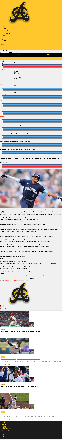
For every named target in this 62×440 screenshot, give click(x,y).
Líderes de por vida (7, 33)
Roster (3, 31)
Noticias (5, 27)
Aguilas (4, 280)
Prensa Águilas (3, 337)
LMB (22, 280)
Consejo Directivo (20, 91)
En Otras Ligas (6, 30)
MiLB (24, 280)
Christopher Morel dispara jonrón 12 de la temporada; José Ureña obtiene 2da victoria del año (16, 63)
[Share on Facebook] (32, 64)
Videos (5, 36)
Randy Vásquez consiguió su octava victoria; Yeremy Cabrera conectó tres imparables (15, 141)
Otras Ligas (2, 84)
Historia (5, 40)
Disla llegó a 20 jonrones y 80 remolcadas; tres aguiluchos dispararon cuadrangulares (15, 117)
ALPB (7, 280)
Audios (5, 37)
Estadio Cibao (6, 41)
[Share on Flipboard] (32, 66)
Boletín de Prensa (6, 28)
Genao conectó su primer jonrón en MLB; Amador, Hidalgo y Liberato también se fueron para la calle (17, 149)
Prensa (3, 26)
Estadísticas (4, 32)
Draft (2, 42)
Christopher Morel (11, 280)
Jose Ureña (19, 280)
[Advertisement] (29, 76)
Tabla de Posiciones (5, 34)
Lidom (5, 29)
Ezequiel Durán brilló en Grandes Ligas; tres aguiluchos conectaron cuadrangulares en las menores (17, 86)
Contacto (4, 426)
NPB (28, 280)
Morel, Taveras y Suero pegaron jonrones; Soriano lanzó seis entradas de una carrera (15, 125)
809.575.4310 (3, 431)
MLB (26, 280)
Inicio (3, 25)
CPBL (16, 280)
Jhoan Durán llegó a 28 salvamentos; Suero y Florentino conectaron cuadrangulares (14, 94)
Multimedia (3, 35)
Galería (5, 38)
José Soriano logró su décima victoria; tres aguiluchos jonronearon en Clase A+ (13, 102)
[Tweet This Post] (32, 65)
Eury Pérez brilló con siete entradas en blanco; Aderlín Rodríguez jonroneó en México (14, 133)
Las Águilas (4, 39)
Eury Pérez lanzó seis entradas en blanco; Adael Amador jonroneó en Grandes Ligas (14, 109)
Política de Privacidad (7, 428)
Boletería (4, 427)
